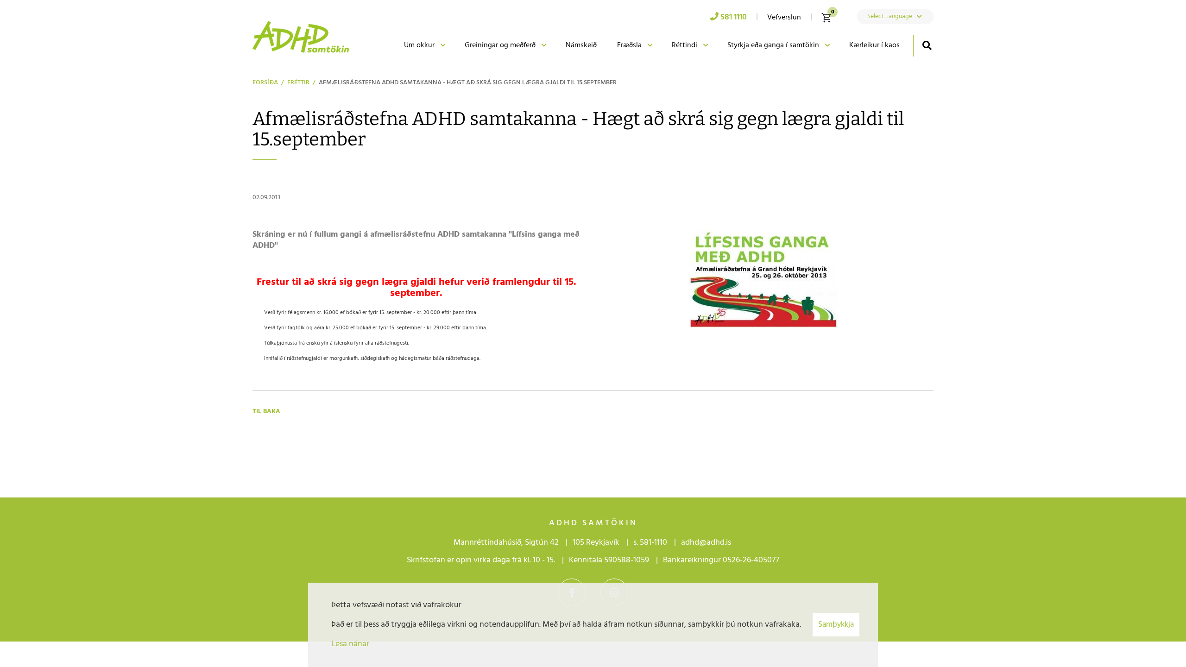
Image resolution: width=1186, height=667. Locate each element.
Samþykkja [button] (836, 624)
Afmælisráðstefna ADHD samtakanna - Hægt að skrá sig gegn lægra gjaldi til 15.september (468, 82)
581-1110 (653, 542)
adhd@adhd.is (707, 542)
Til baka (266, 411)
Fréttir (298, 82)
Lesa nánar (350, 644)
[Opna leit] (926, 45)
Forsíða (265, 82)
